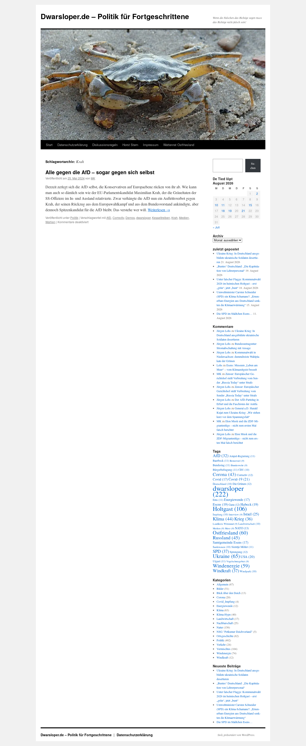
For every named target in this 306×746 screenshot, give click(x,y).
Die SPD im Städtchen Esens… (234, 313)
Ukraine (226, 555)
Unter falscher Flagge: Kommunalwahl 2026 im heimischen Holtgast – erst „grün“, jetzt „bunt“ (239, 283)
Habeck (249, 504)
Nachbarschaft (225, 623)
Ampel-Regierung (242, 456)
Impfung (220, 514)
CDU (243, 469)
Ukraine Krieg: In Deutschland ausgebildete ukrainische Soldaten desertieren (238, 257)
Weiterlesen (159, 209)
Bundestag (221, 465)
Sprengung (239, 552)
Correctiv (118, 218)
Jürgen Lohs (224, 331)
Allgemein (222, 584)
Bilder (220, 588)
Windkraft (226, 570)
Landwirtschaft (249, 523)
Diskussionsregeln (105, 144)
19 (230, 211)
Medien (184, 218)
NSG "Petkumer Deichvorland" (234, 631)
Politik (74, 218)
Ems (218, 500)
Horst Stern (130, 144)
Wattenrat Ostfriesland (178, 144)
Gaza (234, 504)
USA (247, 556)
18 (223, 211)
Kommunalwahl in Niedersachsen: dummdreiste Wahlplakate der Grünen (238, 356)
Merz (229, 528)
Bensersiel (237, 460)
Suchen (253, 166)
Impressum (150, 144)
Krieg (243, 519)
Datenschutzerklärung (72, 144)
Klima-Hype (224, 614)
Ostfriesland (230, 532)
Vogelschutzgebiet (237, 561)
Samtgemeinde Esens (230, 542)
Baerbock (221, 460)
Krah (174, 218)
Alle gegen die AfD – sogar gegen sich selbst (99, 172)
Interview (236, 514)
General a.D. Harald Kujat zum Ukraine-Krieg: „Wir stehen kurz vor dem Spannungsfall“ (238, 412)
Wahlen (50, 222)
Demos (130, 218)
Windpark (248, 571)
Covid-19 (239, 479)
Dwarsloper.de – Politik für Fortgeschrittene (115, 16)
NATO (242, 528)
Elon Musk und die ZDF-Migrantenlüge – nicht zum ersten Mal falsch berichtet (238, 425)
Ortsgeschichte (225, 636)
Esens (220, 504)
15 (250, 205)
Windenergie (231, 565)
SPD (221, 551)
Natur (220, 627)
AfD (108, 218)
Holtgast (230, 509)
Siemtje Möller (242, 547)
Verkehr (221, 644)
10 (216, 205)
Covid (220, 479)
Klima (223, 518)
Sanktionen (222, 547)
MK (93, 178)
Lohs (219, 365)
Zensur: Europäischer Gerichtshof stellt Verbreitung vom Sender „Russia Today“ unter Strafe (237, 378)
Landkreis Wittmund (225, 523)
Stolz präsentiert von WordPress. (236, 735)
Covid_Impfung (226, 601)
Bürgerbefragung (225, 469)
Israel (251, 514)
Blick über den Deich (228, 593)
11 (223, 205)
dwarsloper (143, 218)
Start (49, 144)
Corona (224, 474)
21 (243, 211)
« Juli (216, 227)
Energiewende (237, 499)
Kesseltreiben (161, 218)
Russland (226, 537)
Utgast (219, 561)
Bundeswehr (239, 465)
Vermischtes (223, 649)
